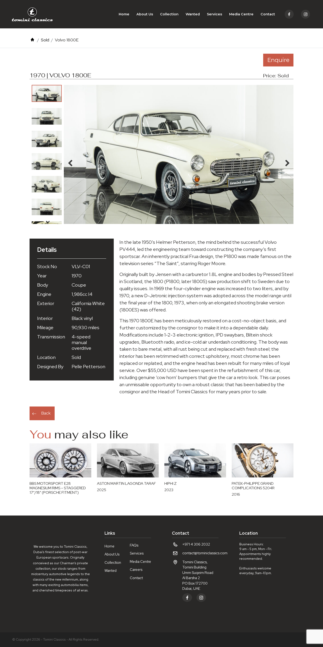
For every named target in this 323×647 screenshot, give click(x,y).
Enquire (278, 60)
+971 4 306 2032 (196, 544)
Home (124, 14)
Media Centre (241, 14)
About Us (144, 14)
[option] (47, 93)
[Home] (32, 40)
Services (214, 14)
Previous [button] (47, 89)
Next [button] (47, 221)
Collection (169, 14)
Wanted (193, 14)
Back (46, 413)
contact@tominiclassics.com (204, 553)
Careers (136, 569)
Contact (268, 14)
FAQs (134, 545)
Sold (45, 40)
